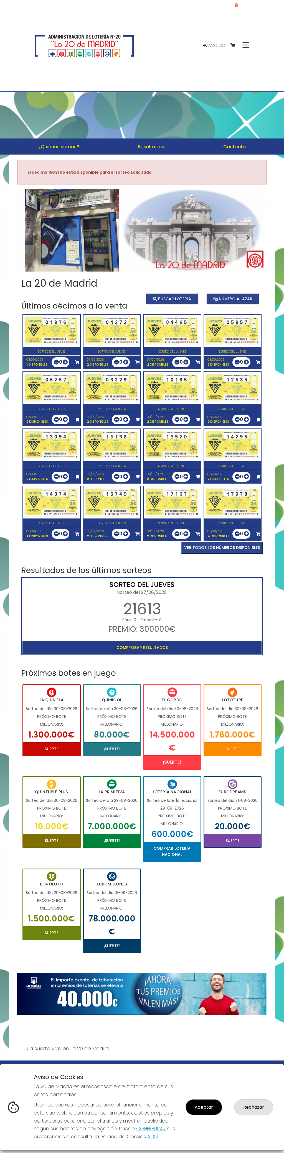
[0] (235, 45)
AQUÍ (152, 1136)
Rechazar (253, 1107)
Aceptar (204, 1107)
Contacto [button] (234, 146)
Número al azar (235, 299)
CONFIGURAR (151, 1128)
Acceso (216, 45)
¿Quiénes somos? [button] (58, 146)
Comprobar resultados (142, 647)
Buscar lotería (174, 299)
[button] (36, 237)
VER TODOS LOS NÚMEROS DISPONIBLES (222, 547)
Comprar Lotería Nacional (172, 851)
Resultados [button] (151, 146)
